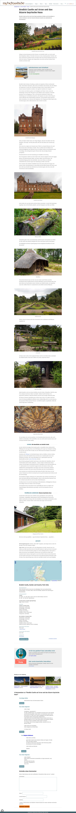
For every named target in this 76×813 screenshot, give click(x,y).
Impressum (30, 812)
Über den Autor (45, 812)
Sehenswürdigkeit (23, 6)
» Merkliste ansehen (52, 638)
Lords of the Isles (32, 459)
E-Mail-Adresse (22, 796)
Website (21, 799)
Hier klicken (21, 636)
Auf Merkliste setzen (23, 639)
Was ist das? (22, 629)
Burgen (28, 6)
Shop (62, 3)
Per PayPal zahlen (32, 655)
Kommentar (22, 776)
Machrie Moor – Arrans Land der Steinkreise (21, 687)
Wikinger (27, 454)
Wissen (41, 3)
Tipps (46, 3)
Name (20, 793)
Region (36, 3)
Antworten (21, 703)
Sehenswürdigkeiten (29, 3)
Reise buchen (55, 3)
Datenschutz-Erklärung (37, 812)
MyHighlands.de (17, 6)
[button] (65, 3)
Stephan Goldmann (28, 735)
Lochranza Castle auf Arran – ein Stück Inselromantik (36, 687)
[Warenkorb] (67, 3)
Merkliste (50, 3)
